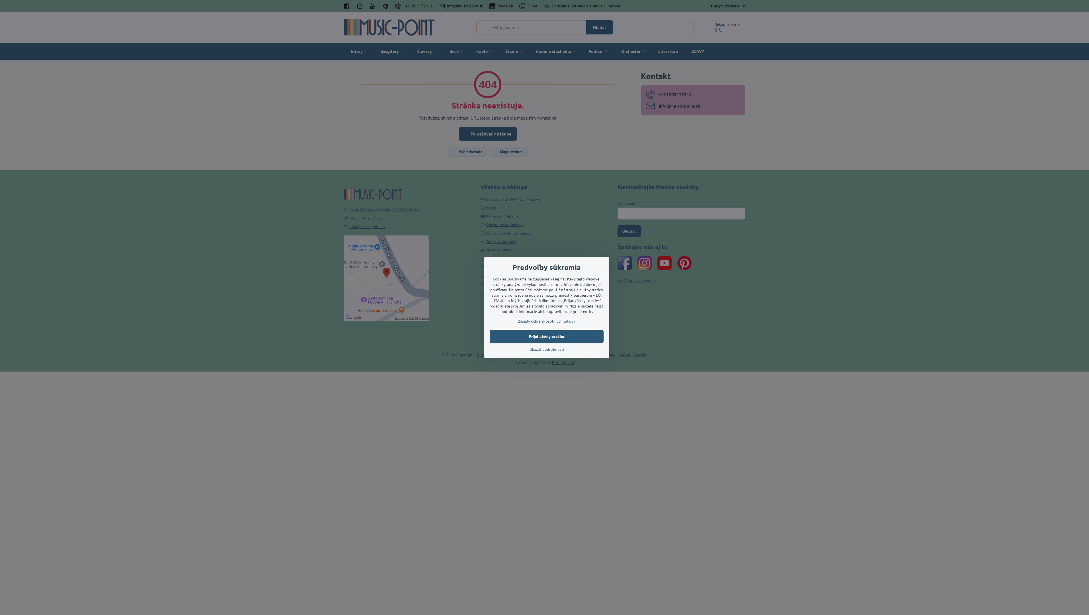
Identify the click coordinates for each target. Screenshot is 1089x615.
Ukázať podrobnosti (547, 349)
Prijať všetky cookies (547, 336)
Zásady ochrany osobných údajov (547, 321)
